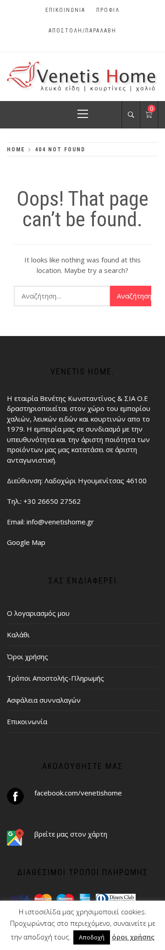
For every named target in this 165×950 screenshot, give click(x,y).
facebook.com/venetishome (78, 792)
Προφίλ (108, 10)
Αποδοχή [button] (91, 937)
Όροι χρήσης (27, 656)
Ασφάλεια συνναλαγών (44, 699)
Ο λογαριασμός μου (38, 613)
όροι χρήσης (133, 936)
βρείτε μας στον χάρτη (70, 833)
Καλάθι (18, 634)
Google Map (26, 542)
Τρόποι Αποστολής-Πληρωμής (55, 678)
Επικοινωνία (65, 10)
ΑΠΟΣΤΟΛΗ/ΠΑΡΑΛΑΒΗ (82, 30)
